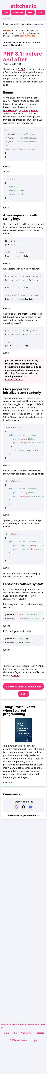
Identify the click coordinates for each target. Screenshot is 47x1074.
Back (23, 693)
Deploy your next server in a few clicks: (23, 24)
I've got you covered (22, 576)
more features (25, 665)
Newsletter (18, 12)
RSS (15, 1032)
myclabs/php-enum (28, 110)
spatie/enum (9, 110)
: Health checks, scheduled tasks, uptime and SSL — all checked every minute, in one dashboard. (22, 33)
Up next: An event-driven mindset (23, 686)
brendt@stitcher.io (14, 379)
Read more (8, 782)
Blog (6, 12)
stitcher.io (24, 6)
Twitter (15, 675)
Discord (40, 1032)
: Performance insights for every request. (21, 43)
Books (40, 12)
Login (34, 1040)
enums (30, 97)
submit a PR (33, 1024)
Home (6, 1032)
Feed (30, 12)
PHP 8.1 (21, 69)
